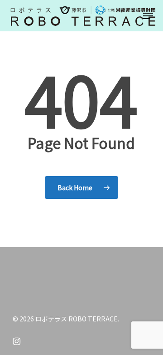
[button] (148, 15)
